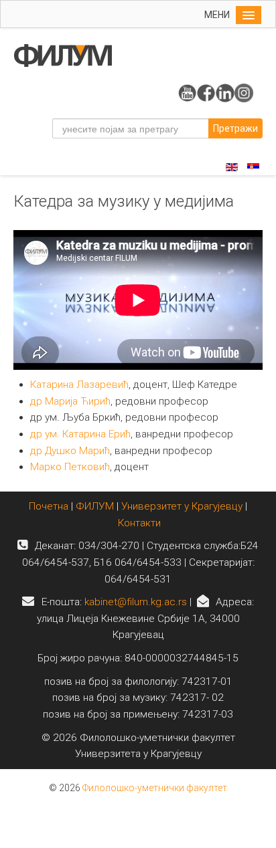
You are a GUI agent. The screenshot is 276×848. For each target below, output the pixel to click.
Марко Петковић (70, 467)
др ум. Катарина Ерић (80, 434)
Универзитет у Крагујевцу (182, 506)
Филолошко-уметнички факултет (154, 787)
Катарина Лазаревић (79, 385)
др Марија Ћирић (70, 401)
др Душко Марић (70, 451)
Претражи (235, 128)
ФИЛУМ (95, 506)
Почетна (50, 506)
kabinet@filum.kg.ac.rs (135, 602)
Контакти (139, 523)
